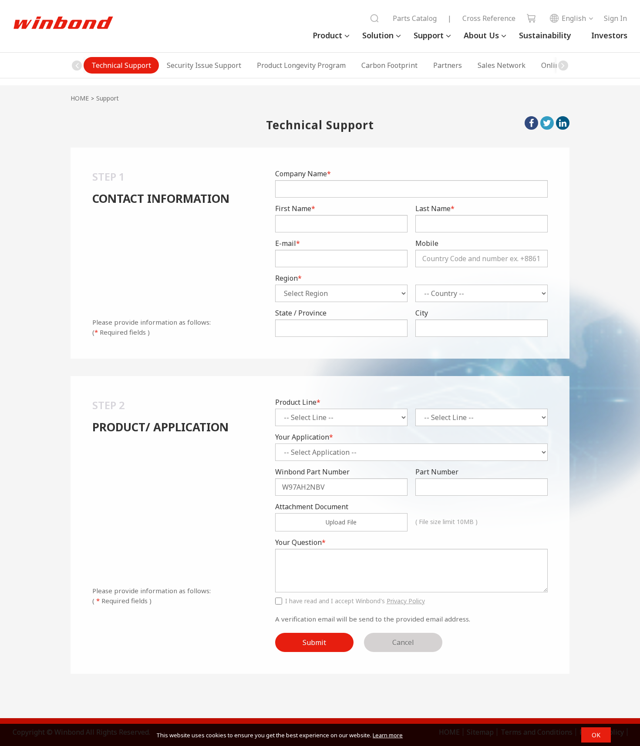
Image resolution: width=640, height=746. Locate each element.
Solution (378, 35)
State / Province (301, 313)
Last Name (435, 208)
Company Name (303, 173)
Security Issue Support (204, 65)
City (421, 313)
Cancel (403, 642)
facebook (531, 123)
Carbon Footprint (389, 65)
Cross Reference (488, 18)
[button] (562, 65)
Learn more (388, 735)
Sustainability (545, 35)
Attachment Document (311, 506)
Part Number (436, 471)
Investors (609, 35)
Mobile (426, 243)
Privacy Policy (406, 601)
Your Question (300, 542)
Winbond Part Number (312, 471)
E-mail (287, 243)
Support (429, 35)
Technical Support (121, 65)
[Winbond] (63, 23)
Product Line (297, 402)
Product (327, 35)
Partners (447, 65)
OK (596, 735)
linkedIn (562, 123)
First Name (295, 208)
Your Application (304, 437)
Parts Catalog (415, 18)
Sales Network (501, 65)
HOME (80, 98)
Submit (314, 642)
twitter (547, 123)
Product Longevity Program (301, 65)
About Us (481, 35)
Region (288, 278)
